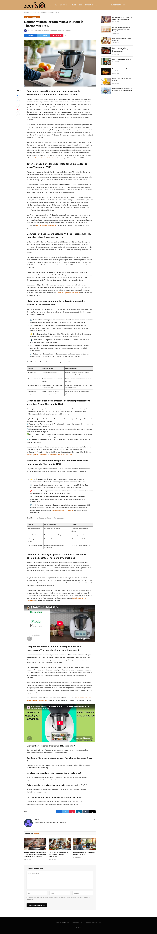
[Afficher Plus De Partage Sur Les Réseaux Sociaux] (65, 35)
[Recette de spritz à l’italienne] (106, 61)
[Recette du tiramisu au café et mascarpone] (106, 40)
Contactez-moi (77, 923)
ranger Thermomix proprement (47, 225)
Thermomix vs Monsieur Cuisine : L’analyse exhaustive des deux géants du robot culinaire (35, 855)
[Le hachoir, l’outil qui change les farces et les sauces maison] (106, 19)
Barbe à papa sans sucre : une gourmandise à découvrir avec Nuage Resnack (121, 29)
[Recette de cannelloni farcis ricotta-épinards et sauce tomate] (106, 71)
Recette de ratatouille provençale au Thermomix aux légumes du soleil (121, 49)
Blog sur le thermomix (115, 5)
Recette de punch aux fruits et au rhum (121, 79)
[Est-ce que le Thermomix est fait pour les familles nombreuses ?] (60, 844)
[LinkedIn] (17, 105)
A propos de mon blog (93, 923)
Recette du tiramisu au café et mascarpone (121, 39)
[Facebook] (17, 95)
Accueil (54, 5)
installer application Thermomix (69, 293)
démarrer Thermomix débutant (44, 158)
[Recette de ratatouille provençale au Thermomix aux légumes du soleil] (106, 50)
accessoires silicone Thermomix (63, 510)
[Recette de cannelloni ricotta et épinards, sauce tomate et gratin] (106, 91)
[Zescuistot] (35, 5)
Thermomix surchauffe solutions (60, 455)
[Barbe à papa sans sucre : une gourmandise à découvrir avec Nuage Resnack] (106, 29)
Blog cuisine (77, 5)
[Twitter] (17, 100)
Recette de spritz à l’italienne (121, 59)
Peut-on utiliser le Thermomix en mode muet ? (84, 854)
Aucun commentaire (51, 30)
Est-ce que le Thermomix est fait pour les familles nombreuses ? (59, 855)
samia (31, 30)
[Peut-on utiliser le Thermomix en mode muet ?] (84, 844)
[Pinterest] (17, 109)
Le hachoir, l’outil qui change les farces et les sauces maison (122, 18)
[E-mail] (17, 114)
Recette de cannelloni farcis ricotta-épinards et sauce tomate (122, 69)
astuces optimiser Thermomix (37, 455)
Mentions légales (62, 923)
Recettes (63, 5)
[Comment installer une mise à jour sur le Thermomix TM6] (60, 63)
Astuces (99, 5)
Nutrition (89, 5)
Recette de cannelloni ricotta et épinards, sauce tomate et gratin (122, 89)
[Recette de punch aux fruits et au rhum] (106, 81)
